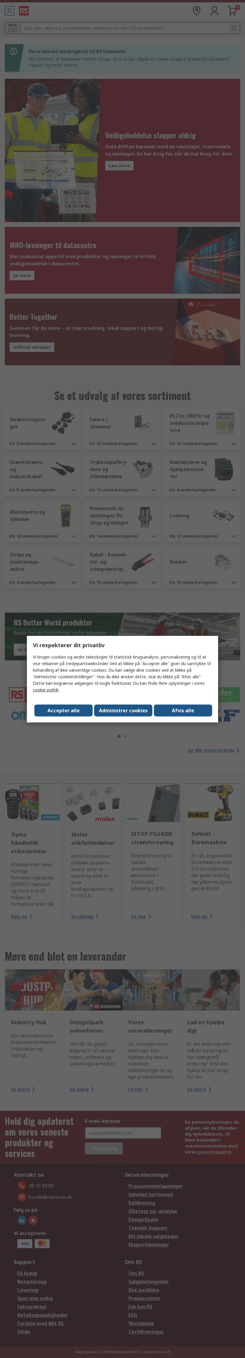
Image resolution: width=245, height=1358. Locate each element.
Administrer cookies (123, 710)
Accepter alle (64, 710)
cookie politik (46, 690)
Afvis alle (183, 710)
